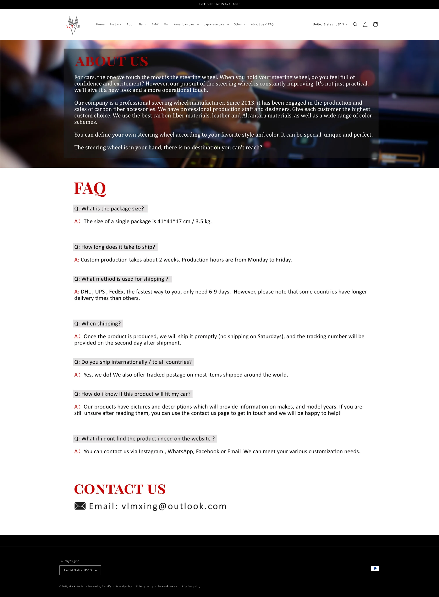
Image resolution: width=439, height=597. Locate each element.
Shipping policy (191, 586)
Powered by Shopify (99, 586)
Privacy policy (144, 586)
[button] (186, 24)
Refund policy (123, 586)
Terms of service (167, 586)
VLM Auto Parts (78, 586)
